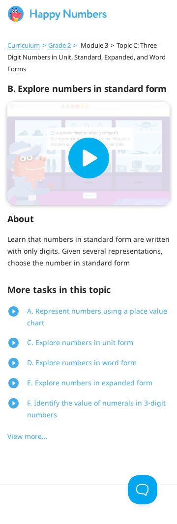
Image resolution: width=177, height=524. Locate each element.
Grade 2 (59, 45)
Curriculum (23, 45)
